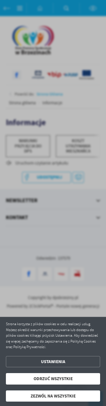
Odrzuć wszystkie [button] (53, 379)
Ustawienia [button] (53, 362)
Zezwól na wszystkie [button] (53, 396)
